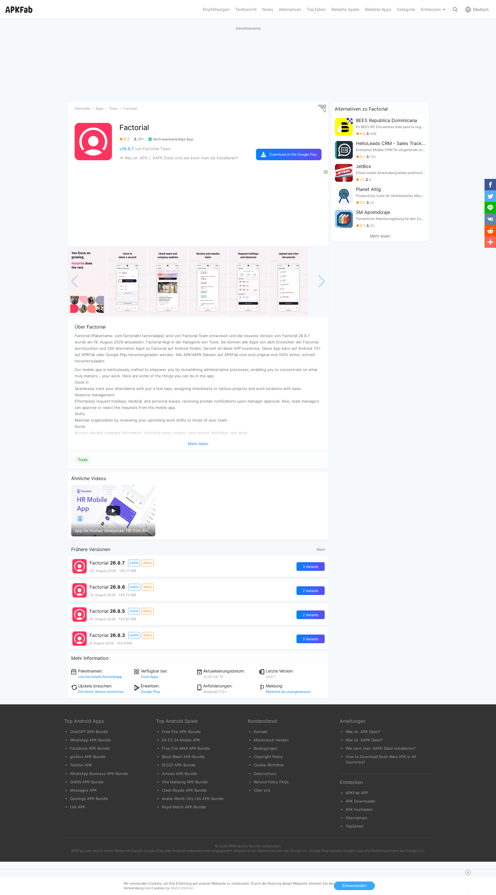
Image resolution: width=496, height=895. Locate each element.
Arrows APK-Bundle (179, 773)
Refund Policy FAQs (271, 782)
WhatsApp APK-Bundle (90, 740)
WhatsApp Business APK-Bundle (99, 773)
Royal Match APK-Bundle (184, 807)
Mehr (321, 549)
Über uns (262, 790)
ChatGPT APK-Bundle (89, 731)
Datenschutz (265, 773)
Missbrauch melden (271, 740)
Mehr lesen (380, 236)
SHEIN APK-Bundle (87, 782)
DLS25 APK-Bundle (179, 765)
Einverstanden (354, 886)
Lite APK (77, 807)
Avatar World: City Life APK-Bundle (193, 798)
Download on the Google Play (293, 154)
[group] (87, 281)
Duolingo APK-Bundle (89, 798)
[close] (467, 872)
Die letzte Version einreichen (101, 691)
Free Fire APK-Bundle (181, 731)
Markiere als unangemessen (288, 691)
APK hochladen (359, 809)
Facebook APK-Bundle (90, 748)
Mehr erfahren (182, 888)
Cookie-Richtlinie (269, 765)
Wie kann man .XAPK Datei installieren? (381, 748)
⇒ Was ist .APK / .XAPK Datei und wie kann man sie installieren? (178, 157)
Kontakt (261, 731)
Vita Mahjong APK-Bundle (185, 782)
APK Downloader (361, 801)
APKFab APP (357, 792)
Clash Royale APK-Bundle (184, 790)
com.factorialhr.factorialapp (100, 676)
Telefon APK (81, 765)
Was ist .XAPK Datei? (364, 740)
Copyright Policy (268, 756)
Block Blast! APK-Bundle (183, 756)
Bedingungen (266, 748)
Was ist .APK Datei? (363, 731)
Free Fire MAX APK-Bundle (186, 748)
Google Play (150, 691)
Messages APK (83, 790)
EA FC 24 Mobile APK (181, 740)
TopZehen (355, 826)
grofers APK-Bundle (88, 756)
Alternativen (356, 817)
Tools (83, 459)
